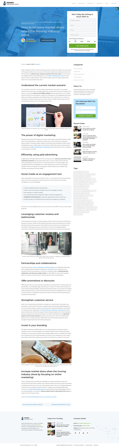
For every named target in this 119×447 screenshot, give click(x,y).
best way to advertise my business (47, 396)
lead (87, 190)
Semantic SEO (83, 204)
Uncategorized (78, 68)
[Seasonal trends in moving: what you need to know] (77, 151)
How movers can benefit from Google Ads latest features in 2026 (89, 146)
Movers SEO (77, 71)
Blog (106, 3)
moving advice (84, 197)
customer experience (88, 183)
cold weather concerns (90, 178)
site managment (86, 207)
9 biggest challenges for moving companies (89, 159)
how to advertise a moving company (44, 267)
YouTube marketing (78, 214)
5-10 (75, 41)
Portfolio (90, 3)
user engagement (92, 209)
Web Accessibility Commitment (64, 445)
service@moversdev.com (84, 423)
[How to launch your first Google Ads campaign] (77, 128)
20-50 (88, 41)
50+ (95, 41)
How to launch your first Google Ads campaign (89, 129)
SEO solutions (90, 204)
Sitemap (96, 445)
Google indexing (85, 186)
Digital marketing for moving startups (41, 147)
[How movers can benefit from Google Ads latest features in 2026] (77, 144)
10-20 (82, 41)
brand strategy (77, 176)
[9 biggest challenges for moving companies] (77, 159)
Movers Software (79, 80)
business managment (85, 176)
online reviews (85, 202)
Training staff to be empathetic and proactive (53, 310)
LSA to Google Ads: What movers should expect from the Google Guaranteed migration (90, 137)
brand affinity (92, 174)
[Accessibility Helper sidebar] (117, 8)
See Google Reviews (48, 40)
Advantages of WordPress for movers (61, 404)
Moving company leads (79, 200)
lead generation (92, 190)
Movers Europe (77, 197)
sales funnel (76, 204)
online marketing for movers (56, 75)
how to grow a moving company (81, 188)
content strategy (77, 183)
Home (73, 3)
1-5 (69, 41)
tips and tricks (77, 209)
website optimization (78, 212)
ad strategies (76, 171)
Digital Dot (38, 425)
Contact (114, 3)
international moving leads (79, 190)
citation (82, 178)
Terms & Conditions (79, 445)
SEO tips (75, 207)
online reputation (77, 202)
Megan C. (38, 64)
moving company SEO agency (36, 389)
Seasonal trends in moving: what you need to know (90, 152)
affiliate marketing (84, 171)
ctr (82, 183)
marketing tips (86, 193)
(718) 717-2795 (85, 425)
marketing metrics (78, 193)
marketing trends (77, 195)
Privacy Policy (88, 445)
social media (94, 207)
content (85, 181)
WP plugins (86, 212)
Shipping (80, 207)
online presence (88, 200)
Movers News (77, 77)
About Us (81, 3)
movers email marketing (87, 195)
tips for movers (84, 209)
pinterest (91, 202)
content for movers (92, 181)
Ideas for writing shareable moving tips (32, 404)
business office (77, 178)
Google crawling (77, 186)
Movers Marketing (33, 22)
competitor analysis (78, 181)
